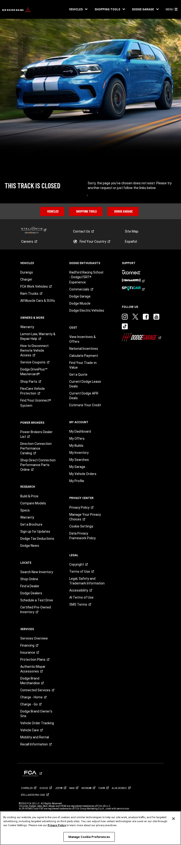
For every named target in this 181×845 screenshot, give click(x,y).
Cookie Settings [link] (81, 526)
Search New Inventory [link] (36, 572)
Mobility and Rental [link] (34, 737)
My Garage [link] (77, 467)
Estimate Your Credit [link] (85, 405)
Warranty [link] (27, 327)
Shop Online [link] (29, 579)
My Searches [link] (79, 460)
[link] (16, 9)
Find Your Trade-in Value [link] (83, 365)
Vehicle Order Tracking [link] (37, 723)
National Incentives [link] (83, 348)
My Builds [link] (76, 445)
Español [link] (131, 241)
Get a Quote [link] (78, 374)
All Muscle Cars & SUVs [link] (37, 300)
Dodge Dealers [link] (31, 593)
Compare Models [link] (33, 503)
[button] (78, 9)
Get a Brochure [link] (31, 524)
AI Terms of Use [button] (81, 597)
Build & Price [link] (29, 496)
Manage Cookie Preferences (89, 837)
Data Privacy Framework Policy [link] (82, 535)
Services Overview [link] (34, 638)
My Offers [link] (77, 438)
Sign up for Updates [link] (35, 531)
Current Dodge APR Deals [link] (83, 395)
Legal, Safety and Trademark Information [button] (87, 581)
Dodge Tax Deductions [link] (37, 538)
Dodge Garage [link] (79, 296)
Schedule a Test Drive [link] (36, 600)
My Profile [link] (76, 481)
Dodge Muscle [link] (79, 303)
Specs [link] (25, 510)
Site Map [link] (131, 231)
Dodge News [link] (29, 545)
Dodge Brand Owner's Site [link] (36, 713)
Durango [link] (26, 272)
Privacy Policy (57, 825)
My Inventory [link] (79, 453)
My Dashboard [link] (80, 431)
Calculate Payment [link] (83, 356)
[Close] (173, 818)
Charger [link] (26, 279)
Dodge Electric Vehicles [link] (86, 310)
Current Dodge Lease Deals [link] (85, 384)
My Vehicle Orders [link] (82, 474)
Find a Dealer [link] (29, 586)
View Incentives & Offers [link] (82, 339)
